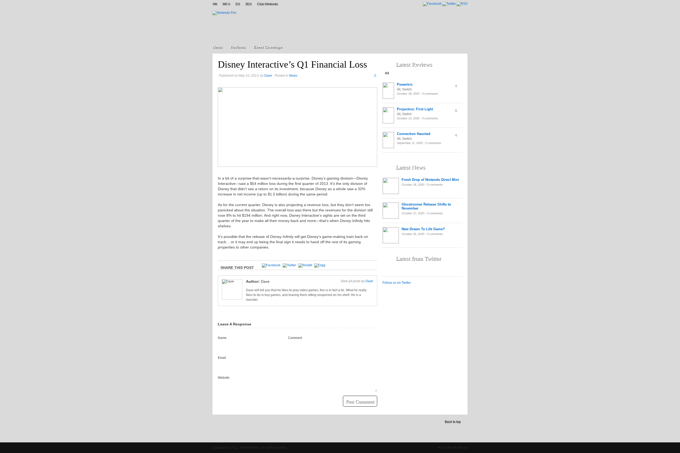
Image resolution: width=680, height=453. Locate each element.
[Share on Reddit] (305, 265)
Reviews (237, 47)
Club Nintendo (267, 4)
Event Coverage (267, 47)
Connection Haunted (413, 134)
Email (222, 358)
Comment (295, 338)
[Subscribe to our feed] (462, 4)
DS (237, 4)
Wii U (226, 4)
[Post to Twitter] (289, 265)
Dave (268, 75)
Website (224, 378)
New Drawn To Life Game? (423, 229)
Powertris (405, 84)
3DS (248, 4)
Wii (214, 4)
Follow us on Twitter (396, 283)
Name (222, 338)
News (217, 47)
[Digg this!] (319, 265)
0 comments (430, 93)
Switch (407, 89)
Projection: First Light (415, 109)
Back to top (453, 422)
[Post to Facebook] (271, 265)
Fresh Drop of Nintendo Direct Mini (430, 180)
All (387, 73)
